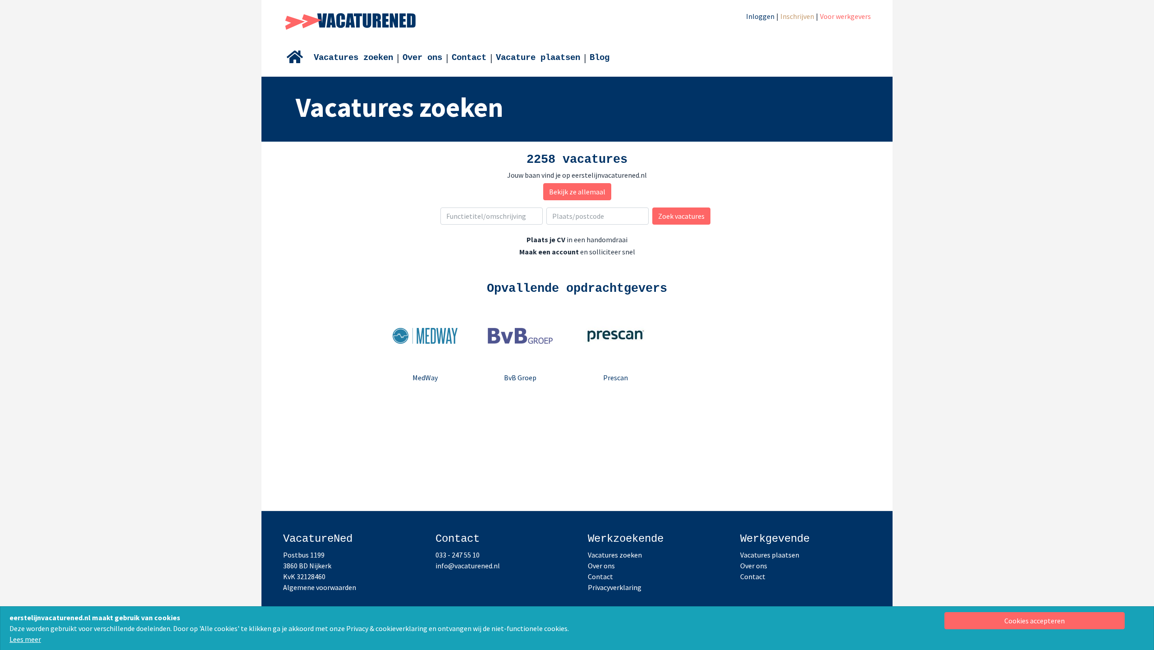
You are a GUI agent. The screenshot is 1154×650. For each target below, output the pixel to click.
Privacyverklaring (614, 587)
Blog (599, 58)
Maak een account (549, 251)
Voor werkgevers (845, 16)
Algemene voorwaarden (319, 587)
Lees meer (25, 639)
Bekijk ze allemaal (577, 191)
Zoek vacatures (681, 216)
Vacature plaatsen (538, 58)
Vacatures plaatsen (769, 554)
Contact (469, 58)
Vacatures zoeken (353, 58)
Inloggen (760, 16)
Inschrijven (797, 16)
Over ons (422, 58)
